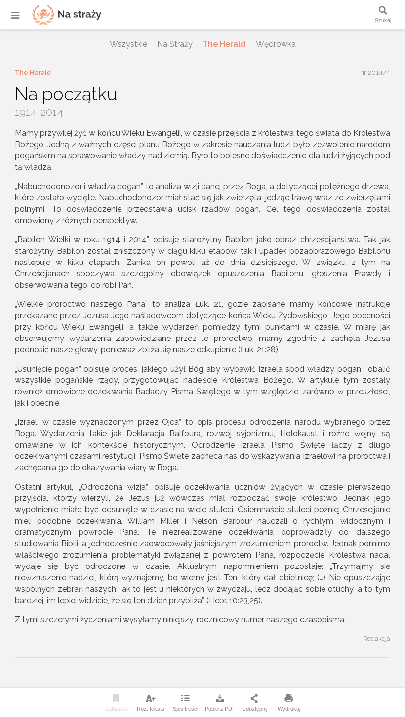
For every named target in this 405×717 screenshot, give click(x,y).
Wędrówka (276, 44)
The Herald (224, 44)
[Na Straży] (54, 14)
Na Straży (175, 44)
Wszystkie (128, 44)
